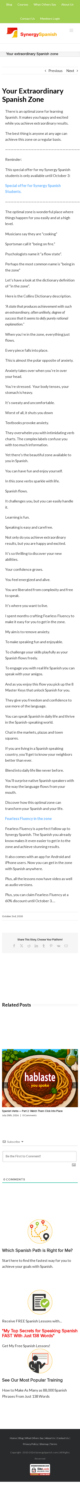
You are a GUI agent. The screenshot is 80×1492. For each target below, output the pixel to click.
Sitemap (44, 1444)
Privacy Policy (30, 1444)
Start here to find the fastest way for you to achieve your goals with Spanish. (37, 1258)
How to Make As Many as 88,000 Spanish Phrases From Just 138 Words (34, 1387)
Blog (20, 1438)
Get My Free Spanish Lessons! (40, 1333)
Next (70, 70)
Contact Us (63, 1438)
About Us (50, 1438)
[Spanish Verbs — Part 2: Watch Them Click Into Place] (40, 1078)
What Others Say (34, 1438)
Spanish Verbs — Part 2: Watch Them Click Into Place (32, 1111)
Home (13, 1438)
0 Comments (29, 1115)
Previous (55, 70)
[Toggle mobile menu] (72, 30)
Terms (53, 1444)
